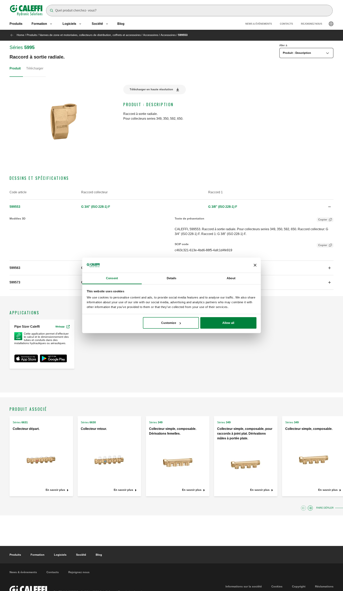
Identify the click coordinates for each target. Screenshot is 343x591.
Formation (37, 554)
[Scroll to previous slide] (303, 508)
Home (20, 35)
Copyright (298, 586)
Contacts (286, 23)
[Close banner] (255, 265)
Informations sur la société (243, 586)
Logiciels (60, 554)
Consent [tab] (112, 278)
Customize (168, 322)
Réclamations (324, 586)
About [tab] (231, 278)
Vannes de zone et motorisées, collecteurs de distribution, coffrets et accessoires (90, 35)
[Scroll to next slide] (310, 508)
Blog (120, 23)
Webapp (60, 326)
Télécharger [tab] (34, 68)
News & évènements (258, 23)
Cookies (276, 586)
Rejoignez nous (311, 23)
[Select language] (331, 23)
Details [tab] (171, 278)
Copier (322, 219)
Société (81, 554)
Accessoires (150, 35)
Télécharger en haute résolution (151, 89)
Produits (16, 23)
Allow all (228, 322)
